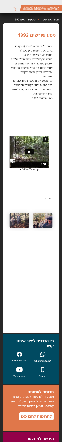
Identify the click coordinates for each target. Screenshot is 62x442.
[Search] (14, 9)
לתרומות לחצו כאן (36, 416)
